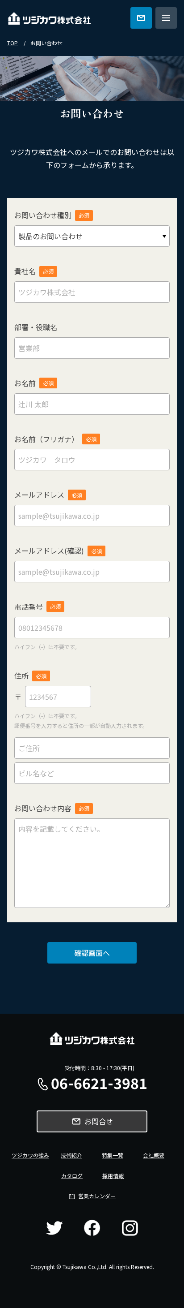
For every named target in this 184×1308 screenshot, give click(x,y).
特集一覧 (112, 1155)
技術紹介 (71, 1155)
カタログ (72, 1175)
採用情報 (113, 1175)
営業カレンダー (97, 1196)
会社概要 (153, 1155)
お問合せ (98, 1121)
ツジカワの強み (30, 1155)
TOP (12, 43)
